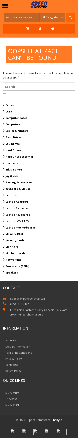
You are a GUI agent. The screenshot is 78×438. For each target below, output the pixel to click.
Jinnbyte (57, 420)
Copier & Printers (16, 131)
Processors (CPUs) (17, 266)
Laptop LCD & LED (17, 221)
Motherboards (15, 253)
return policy (13, 371)
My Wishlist (12, 405)
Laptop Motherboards (20, 227)
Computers (12, 124)
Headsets (11, 163)
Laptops (11, 195)
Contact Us (11, 365)
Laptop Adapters (16, 201)
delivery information (17, 346)
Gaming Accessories (18, 182)
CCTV (8, 111)
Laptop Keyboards (17, 214)
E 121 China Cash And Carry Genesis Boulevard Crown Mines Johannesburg (38, 312)
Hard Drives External (19, 156)
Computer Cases (16, 118)
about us (10, 340)
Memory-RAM (14, 234)
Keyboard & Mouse (17, 189)
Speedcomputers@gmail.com (28, 298)
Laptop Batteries (17, 208)
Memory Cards (14, 240)
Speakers (11, 272)
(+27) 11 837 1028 (20, 304)
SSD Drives (12, 144)
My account (12, 393)
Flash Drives (13, 137)
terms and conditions (18, 352)
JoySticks (11, 176)
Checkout (11, 399)
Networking (13, 259)
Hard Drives (13, 150)
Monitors (11, 247)
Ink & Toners (13, 169)
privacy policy (13, 358)
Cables (9, 105)
